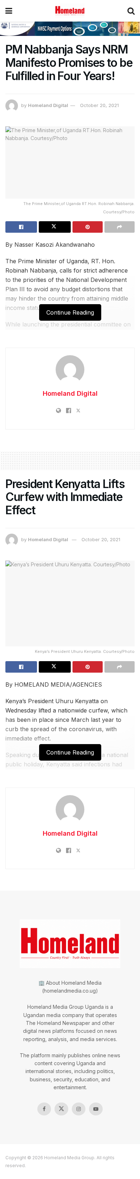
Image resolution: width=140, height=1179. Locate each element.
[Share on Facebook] (21, 227)
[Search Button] (131, 11)
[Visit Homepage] (70, 11)
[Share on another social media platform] (119, 227)
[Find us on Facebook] (44, 1109)
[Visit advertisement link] (70, 29)
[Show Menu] (8, 11)
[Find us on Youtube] (96, 1109)
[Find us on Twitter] (61, 1109)
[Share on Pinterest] (88, 227)
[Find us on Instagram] (78, 1109)
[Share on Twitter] (54, 227)
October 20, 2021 (99, 105)
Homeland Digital (48, 105)
